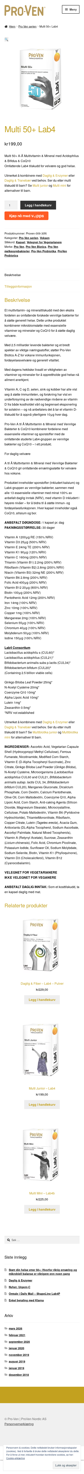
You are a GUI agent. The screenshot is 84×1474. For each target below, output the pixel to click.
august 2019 (17, 1361)
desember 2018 (19, 1375)
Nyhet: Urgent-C (19, 1287)
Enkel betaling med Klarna (26, 1300)
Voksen (45, 238)
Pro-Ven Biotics (36, 247)
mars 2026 (15, 1328)
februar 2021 (17, 1335)
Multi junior (40, 185)
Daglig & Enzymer (55, 175)
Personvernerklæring (19, 1424)
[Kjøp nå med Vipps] (26, 215)
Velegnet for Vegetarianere (44, 242)
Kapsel (20, 242)
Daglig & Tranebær (17, 180)
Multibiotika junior (45, 732)
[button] (6, 39)
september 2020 (19, 1342)
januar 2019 (16, 1368)
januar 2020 (16, 1348)
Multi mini (59, 185)
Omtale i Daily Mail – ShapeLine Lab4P (34, 1294)
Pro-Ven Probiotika (43, 251)
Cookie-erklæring (15, 1458)
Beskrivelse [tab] (12, 275)
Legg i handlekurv (38, 205)
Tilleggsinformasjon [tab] (18, 286)
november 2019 (19, 1355)
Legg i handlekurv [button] (42, 999)
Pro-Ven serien (27, 26)
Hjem (12, 26)
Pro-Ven (19, 247)
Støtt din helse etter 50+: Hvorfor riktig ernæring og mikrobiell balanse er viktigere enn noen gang (43, 1272)
